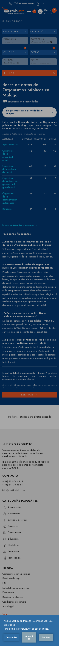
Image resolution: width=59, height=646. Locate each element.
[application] (29, 630)
